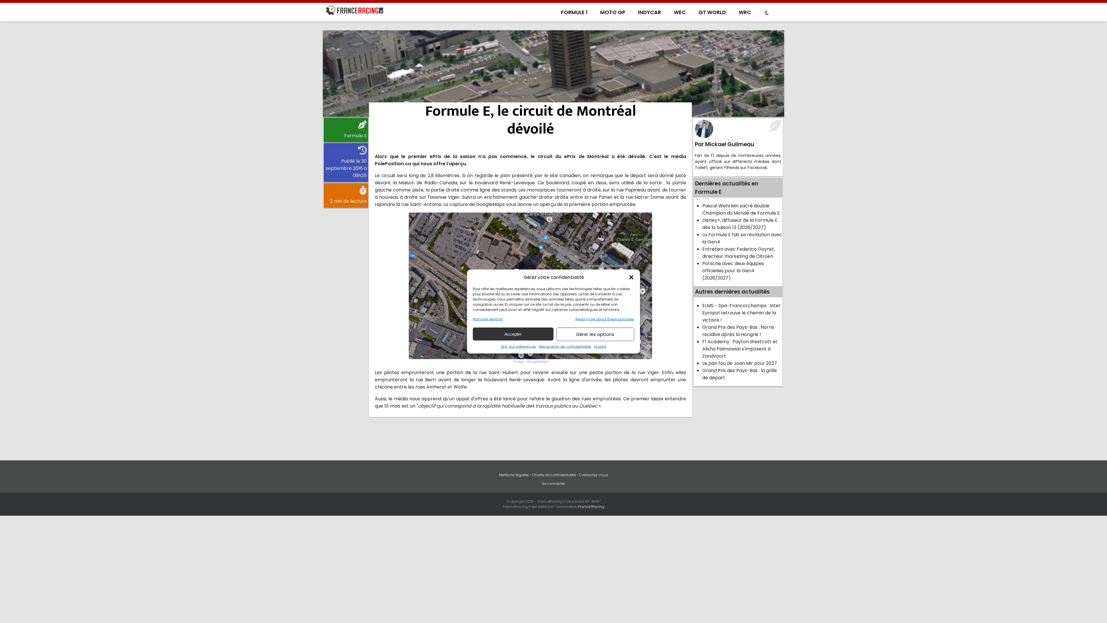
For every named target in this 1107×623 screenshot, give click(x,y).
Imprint (600, 346)
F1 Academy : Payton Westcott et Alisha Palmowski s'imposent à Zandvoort (739, 348)
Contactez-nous (593, 474)
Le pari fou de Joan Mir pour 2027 (739, 363)
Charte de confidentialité (554, 474)
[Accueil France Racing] (354, 11)
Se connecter (553, 483)
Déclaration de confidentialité (565, 346)
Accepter (513, 333)
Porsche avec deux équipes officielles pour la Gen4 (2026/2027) (733, 270)
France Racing (591, 506)
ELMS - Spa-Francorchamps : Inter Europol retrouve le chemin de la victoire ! (741, 312)
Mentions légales (514, 474)
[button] (631, 277)
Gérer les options (595, 334)
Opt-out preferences (518, 346)
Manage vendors (488, 319)
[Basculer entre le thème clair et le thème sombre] (767, 13)
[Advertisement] (553, 73)
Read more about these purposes (604, 319)
